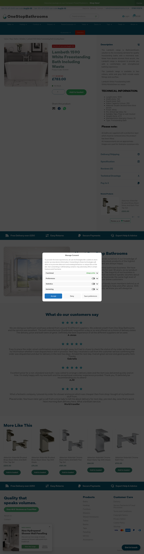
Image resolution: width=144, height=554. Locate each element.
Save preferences (90, 296)
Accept (53, 296)
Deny (72, 296)
